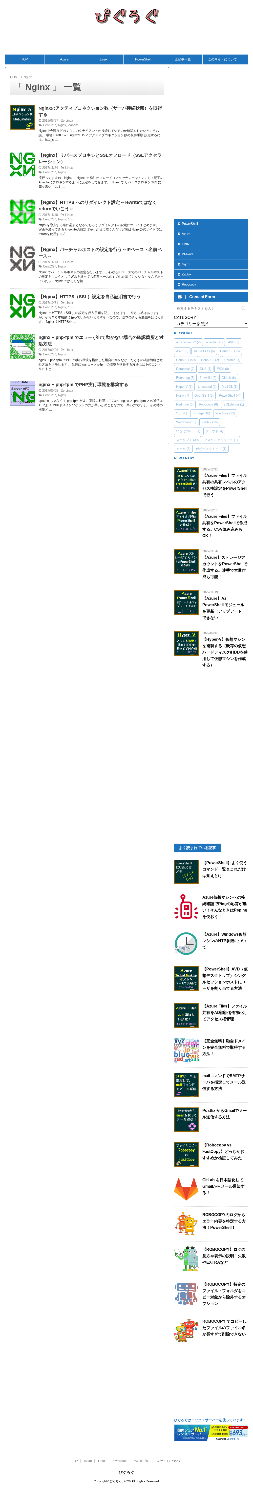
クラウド (214, 431)
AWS (182, 351)
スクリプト (187, 440)
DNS (205, 369)
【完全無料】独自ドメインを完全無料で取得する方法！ (224, 1047)
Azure (64, 59)
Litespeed (207, 386)
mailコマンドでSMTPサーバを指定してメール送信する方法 (224, 1082)
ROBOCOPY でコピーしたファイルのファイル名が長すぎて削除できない (224, 1327)
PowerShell (143, 59)
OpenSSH (203, 395)
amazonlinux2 (188, 342)
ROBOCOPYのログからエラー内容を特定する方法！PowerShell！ (224, 1221)
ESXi (223, 369)
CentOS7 (49, 125)
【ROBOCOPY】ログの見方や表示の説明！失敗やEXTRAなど (224, 1255)
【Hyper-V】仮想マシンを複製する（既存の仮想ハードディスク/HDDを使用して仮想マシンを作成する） (225, 652)
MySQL (229, 386)
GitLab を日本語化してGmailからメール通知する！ (223, 1186)
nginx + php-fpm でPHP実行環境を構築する (83, 384)
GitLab (229, 378)
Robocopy (189, 284)
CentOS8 (210, 360)
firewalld (208, 378)
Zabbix (73, 125)
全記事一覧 (183, 59)
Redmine (184, 404)
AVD (233, 342)
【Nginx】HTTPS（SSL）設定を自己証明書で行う (90, 296)
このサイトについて (222, 59)
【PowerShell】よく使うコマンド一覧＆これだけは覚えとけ (224, 869)
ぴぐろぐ (126, 1472)
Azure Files (204, 351)
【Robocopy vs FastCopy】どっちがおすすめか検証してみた (223, 1151)
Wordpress (186, 422)
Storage (201, 413)
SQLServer (233, 404)
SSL (71, 219)
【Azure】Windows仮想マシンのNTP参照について (224, 940)
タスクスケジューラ (221, 440)
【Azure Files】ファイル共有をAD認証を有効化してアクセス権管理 (225, 1012)
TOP (24, 59)
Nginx (62, 125)
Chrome (232, 360)
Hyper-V (184, 386)
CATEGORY (185, 317)
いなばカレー (188, 431)
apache (214, 342)
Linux (103, 59)
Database (185, 369)
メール (183, 449)
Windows (225, 413)
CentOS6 (230, 351)
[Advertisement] (125, 42)
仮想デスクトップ (211, 449)
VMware (187, 254)
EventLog (185, 378)
